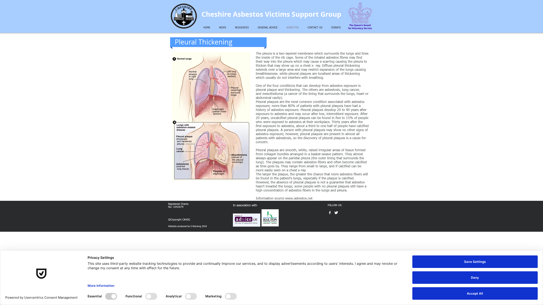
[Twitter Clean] (336, 213)
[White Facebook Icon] (330, 213)
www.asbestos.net (298, 198)
